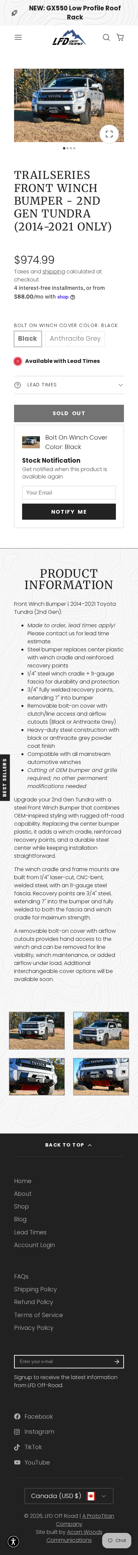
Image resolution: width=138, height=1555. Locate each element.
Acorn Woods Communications (74, 1536)
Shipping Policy (35, 1289)
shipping (54, 271)
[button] (13, 1541)
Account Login (34, 1245)
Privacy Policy (34, 1328)
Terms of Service (38, 1315)
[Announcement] (69, 12)
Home (22, 1181)
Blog (20, 1219)
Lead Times (30, 1232)
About (22, 1194)
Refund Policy (33, 1302)
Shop (21, 1207)
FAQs (21, 1277)
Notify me (69, 512)
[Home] (69, 37)
